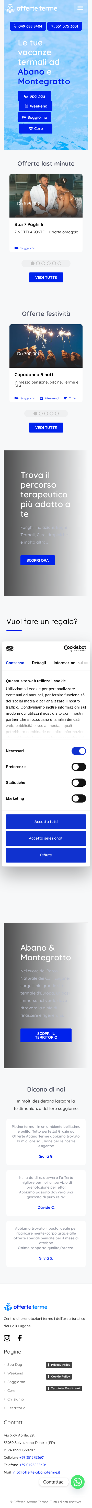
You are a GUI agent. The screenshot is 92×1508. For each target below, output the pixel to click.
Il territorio (16, 1408)
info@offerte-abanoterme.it (36, 1472)
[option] (46, 216)
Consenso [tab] (15, 663)
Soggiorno (16, 1382)
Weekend (15, 1373)
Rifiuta (46, 855)
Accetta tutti (45, 821)
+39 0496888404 (33, 1465)
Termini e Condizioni (65, 1388)
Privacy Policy (60, 1365)
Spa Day (14, 1364)
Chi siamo (15, 1399)
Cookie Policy (60, 1376)
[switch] (79, 767)
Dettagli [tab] (39, 663)
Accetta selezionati (46, 838)
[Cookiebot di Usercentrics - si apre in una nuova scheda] (65, 648)
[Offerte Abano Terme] (31, 7)
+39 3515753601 (31, 1457)
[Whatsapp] (78, 1482)
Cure (11, 1390)
